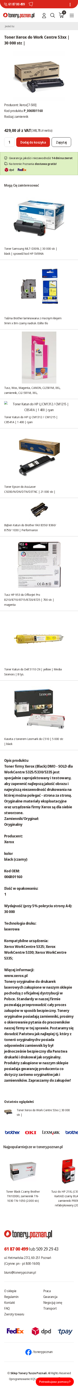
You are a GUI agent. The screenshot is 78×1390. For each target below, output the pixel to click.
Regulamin (11, 1296)
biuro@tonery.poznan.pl (20, 1272)
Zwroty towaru (14, 1314)
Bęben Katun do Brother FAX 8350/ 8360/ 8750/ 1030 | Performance (30, 527)
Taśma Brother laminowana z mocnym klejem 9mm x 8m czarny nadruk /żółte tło (33, 320)
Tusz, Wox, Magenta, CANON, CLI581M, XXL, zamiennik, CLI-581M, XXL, (32, 390)
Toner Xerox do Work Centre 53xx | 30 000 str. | (43, 1112)
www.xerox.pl (16, 975)
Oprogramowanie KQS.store (26, 1379)
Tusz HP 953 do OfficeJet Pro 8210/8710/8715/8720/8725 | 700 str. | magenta (29, 599)
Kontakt (9, 1302)
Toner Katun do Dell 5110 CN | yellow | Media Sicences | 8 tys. (33, 671)
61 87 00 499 (16, 4)
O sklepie (10, 1291)
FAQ (7, 1308)
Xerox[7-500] (27, 105)
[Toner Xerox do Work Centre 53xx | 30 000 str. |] (39, 75)
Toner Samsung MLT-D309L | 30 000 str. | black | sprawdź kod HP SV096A (30, 251)
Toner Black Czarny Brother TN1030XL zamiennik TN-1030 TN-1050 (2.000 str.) (23, 1196)
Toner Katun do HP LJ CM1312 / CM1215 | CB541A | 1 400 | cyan (31, 419)
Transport (50, 1308)
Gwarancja (50, 1296)
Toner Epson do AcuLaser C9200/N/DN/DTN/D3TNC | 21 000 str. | (29, 489)
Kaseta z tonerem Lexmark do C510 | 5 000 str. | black (33, 741)
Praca (47, 1291)
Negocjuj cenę (52, 1302)
